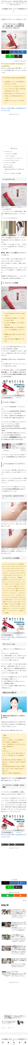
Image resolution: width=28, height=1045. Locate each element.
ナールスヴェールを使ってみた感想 (12, 173)
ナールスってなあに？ (10, 156)
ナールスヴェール (7, 151)
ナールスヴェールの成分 (9, 162)
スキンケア (5, 844)
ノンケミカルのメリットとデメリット (14, 158)
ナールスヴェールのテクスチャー (11, 160)
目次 (12, 148)
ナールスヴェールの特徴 (11, 153)
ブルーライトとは (7, 164)
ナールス (12, 844)
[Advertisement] (14, 129)
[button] (18, 56)
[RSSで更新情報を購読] (20, 895)
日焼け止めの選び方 (8, 167)
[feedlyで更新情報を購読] (7, 895)
